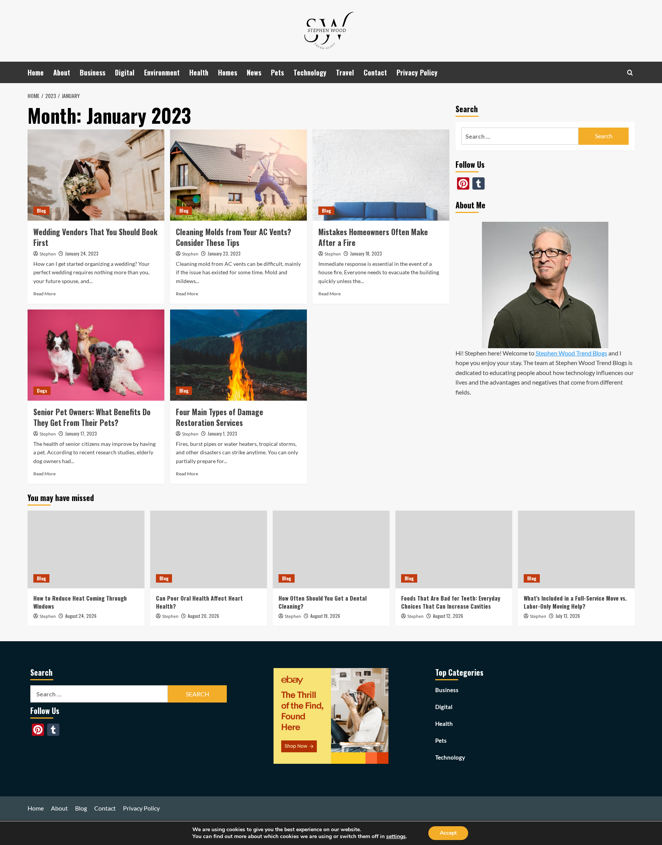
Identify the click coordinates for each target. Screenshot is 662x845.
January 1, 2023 (222, 433)
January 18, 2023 (366, 253)
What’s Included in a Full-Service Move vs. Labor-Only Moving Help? (575, 602)
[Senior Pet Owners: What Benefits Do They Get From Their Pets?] (96, 355)
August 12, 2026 (448, 615)
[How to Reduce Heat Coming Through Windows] (86, 549)
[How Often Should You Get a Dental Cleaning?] (331, 549)
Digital (124, 72)
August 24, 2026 (81, 615)
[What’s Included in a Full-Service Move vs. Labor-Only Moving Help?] (576, 549)
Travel (345, 72)
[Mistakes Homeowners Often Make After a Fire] (381, 175)
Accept (448, 833)
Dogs (42, 390)
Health (198, 72)
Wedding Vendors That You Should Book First (95, 237)
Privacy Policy (417, 72)
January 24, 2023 (81, 253)
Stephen (47, 254)
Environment (162, 72)
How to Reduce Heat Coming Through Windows (80, 602)
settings (396, 836)
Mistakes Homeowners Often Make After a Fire (373, 237)
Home (36, 72)
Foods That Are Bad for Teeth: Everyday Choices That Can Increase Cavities (450, 602)
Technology (309, 72)
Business (92, 72)
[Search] (630, 72)
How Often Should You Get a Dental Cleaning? (323, 602)
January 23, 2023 (224, 253)
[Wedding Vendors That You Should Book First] (96, 175)
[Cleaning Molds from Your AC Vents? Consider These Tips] (238, 175)
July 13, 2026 (567, 615)
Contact (375, 72)
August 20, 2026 (203, 615)
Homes (227, 72)
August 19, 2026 (325, 615)
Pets (277, 72)
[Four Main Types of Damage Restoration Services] (238, 355)
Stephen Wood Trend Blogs (571, 353)
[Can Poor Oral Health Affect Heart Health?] (208, 549)
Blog (41, 210)
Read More (44, 293)
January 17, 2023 (81, 433)
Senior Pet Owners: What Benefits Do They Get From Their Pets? (92, 417)
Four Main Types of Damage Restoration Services (219, 417)
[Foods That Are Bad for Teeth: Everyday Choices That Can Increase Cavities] (453, 549)
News (254, 72)
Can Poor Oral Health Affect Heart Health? (199, 602)
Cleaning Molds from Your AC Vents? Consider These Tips (233, 237)
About (61, 72)
